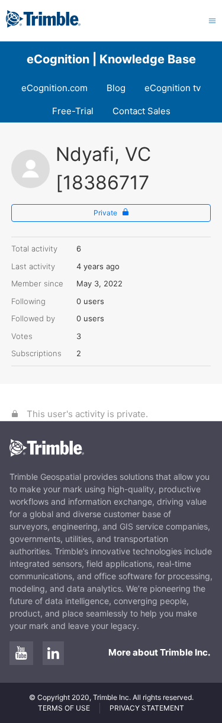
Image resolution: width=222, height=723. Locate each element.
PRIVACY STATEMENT (147, 707)
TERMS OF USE (64, 707)
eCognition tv (172, 87)
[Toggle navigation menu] (212, 20)
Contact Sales (141, 111)
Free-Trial (73, 111)
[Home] (43, 24)
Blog (116, 87)
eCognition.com (54, 87)
